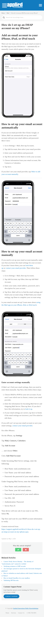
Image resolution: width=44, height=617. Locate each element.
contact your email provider (16, 268)
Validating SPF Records (11, 580)
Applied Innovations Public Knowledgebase (25, 608)
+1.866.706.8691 (31, 613)
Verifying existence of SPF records (15, 566)
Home (7, 613)
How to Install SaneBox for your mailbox (17, 578)
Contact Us (21, 613)
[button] (18, 549)
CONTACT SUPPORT (11, 596)
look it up (28, 409)
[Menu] (40, 5)
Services (13, 613)
